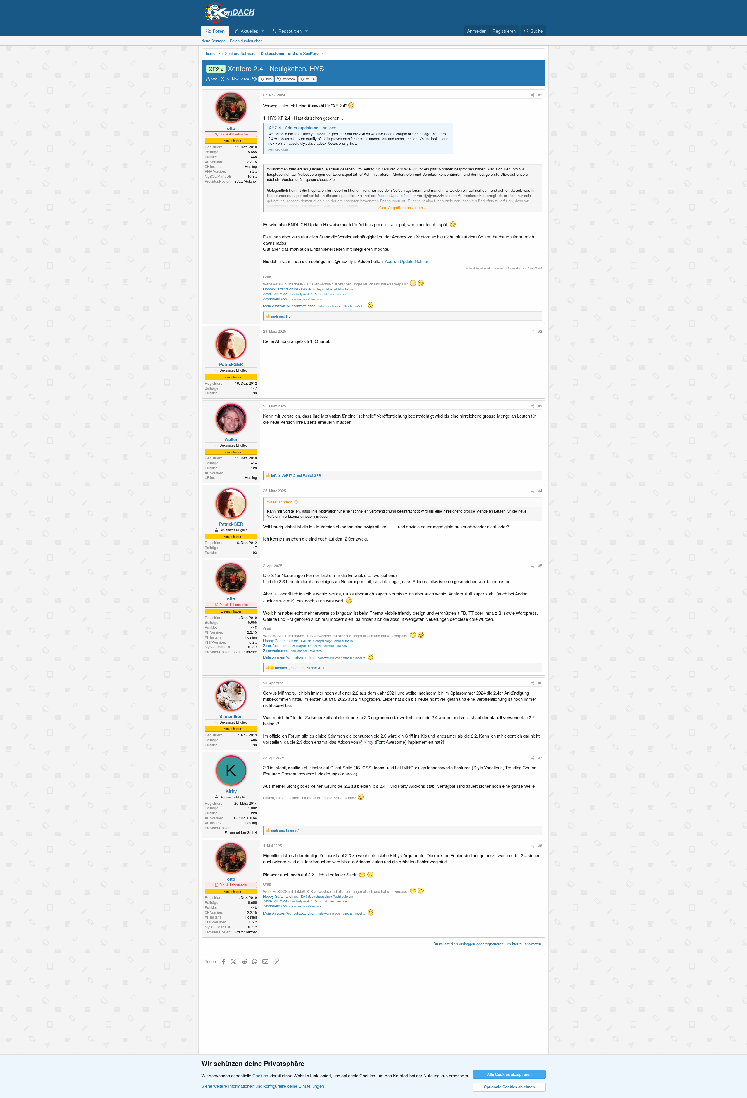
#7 (540, 757)
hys (268, 78)
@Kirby (366, 742)
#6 (540, 682)
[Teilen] (532, 95)
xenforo (288, 78)
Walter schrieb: (279, 502)
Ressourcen (290, 31)
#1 (540, 94)
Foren (219, 31)
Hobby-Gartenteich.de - (308, 288)
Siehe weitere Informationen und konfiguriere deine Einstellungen (262, 1086)
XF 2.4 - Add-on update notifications (302, 127)
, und (296, 475)
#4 (540, 490)
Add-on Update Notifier (406, 261)
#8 (540, 845)
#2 (540, 331)
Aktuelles (249, 31)
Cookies (260, 1075)
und (282, 315)
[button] (263, 30)
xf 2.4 (310, 78)
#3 (540, 405)
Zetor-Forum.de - (305, 293)
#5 (540, 565)
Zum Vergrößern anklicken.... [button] (402, 207)
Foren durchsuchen (246, 40)
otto (214, 78)
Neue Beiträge (213, 40)
